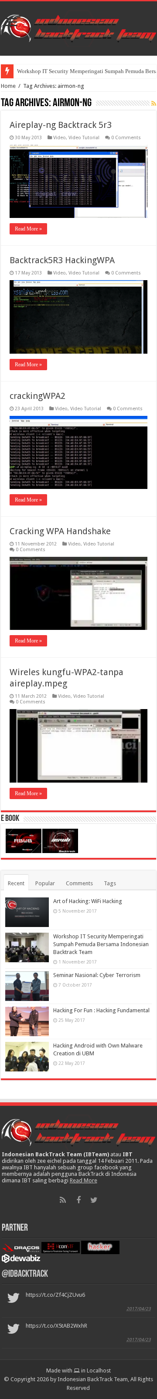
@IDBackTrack (25, 1274)
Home (8, 86)
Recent (16, 883)
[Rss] (63, 1200)
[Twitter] (94, 1200)
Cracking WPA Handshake (60, 531)
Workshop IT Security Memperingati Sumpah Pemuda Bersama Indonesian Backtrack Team (101, 944)
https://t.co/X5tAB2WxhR (56, 1325)
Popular (45, 883)
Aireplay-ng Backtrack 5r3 (61, 125)
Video (59, 138)
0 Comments (126, 138)
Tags (110, 883)
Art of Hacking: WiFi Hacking (87, 901)
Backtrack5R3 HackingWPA (62, 260)
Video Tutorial (83, 138)
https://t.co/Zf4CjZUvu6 (55, 1295)
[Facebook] (78, 1200)
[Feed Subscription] (153, 103)
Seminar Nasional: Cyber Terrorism (96, 975)
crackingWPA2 (37, 396)
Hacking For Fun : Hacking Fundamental (101, 1010)
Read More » (28, 229)
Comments (79, 883)
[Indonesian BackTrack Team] (78, 27)
